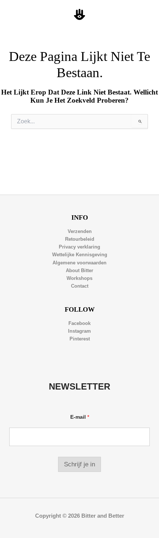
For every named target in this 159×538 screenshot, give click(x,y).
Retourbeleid (79, 239)
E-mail (79, 417)
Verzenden (80, 231)
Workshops (79, 278)
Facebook (79, 323)
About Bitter (79, 270)
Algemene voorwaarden (79, 262)
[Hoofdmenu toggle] (145, 15)
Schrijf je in (79, 464)
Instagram (79, 331)
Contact (79, 286)
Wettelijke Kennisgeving (79, 254)
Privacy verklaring (79, 247)
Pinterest (80, 339)
